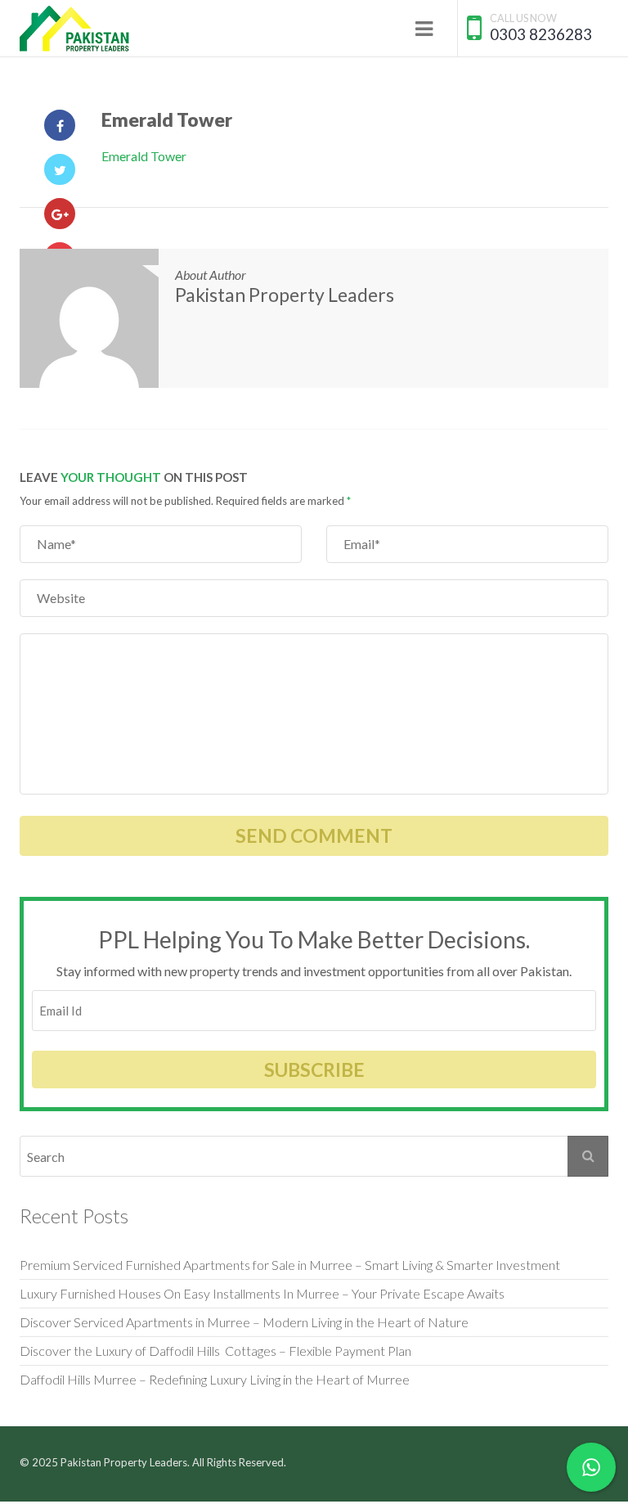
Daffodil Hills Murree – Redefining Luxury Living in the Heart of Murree (215, 1379)
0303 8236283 (541, 34)
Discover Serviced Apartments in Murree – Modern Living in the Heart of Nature (244, 1322)
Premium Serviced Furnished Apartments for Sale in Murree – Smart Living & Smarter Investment (290, 1264)
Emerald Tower (143, 156)
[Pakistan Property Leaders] (75, 28)
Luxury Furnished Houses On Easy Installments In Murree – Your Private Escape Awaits (262, 1293)
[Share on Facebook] (59, 125)
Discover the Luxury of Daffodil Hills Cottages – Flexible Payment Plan (215, 1350)
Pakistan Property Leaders (284, 294)
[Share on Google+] (59, 213)
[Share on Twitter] (59, 169)
